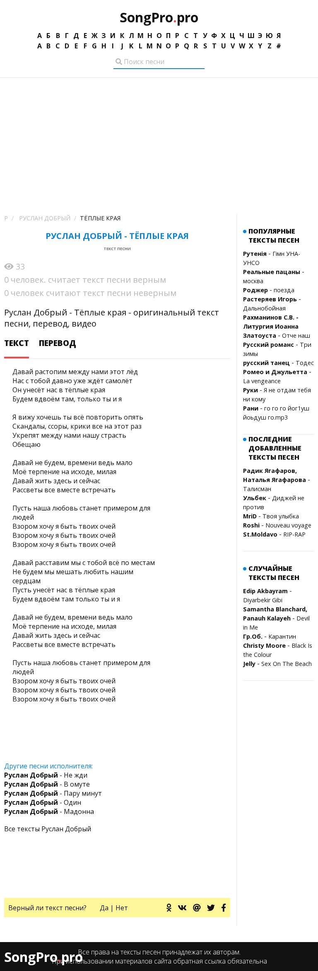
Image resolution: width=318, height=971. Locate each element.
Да (104, 907)
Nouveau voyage (288, 525)
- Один (42, 802)
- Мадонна (49, 811)
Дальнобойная (264, 308)
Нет (122, 907)
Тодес (305, 363)
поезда (284, 290)
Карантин (282, 636)
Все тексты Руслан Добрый (47, 828)
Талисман (257, 489)
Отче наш (296, 335)
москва (253, 281)
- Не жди (45, 775)
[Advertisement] (159, 140)
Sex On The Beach (286, 664)
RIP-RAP (294, 534)
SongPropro (159, 17)
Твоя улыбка (281, 516)
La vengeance (262, 381)
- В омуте (47, 784)
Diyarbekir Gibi (262, 600)
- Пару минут (53, 793)
